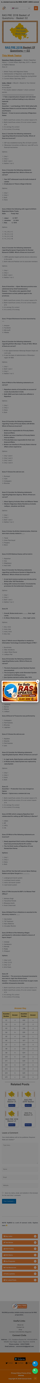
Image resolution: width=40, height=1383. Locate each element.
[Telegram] (35, 1364)
